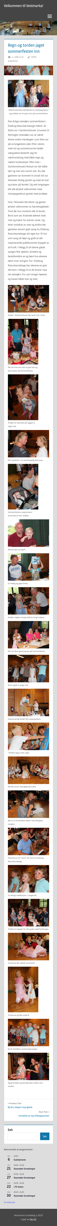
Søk (10, 1130)
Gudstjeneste (20, 1159)
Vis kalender (9, 1202)
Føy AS (33, 1219)
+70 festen (18, 1186)
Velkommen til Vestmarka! (23, 5)
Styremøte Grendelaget (24, 1168)
